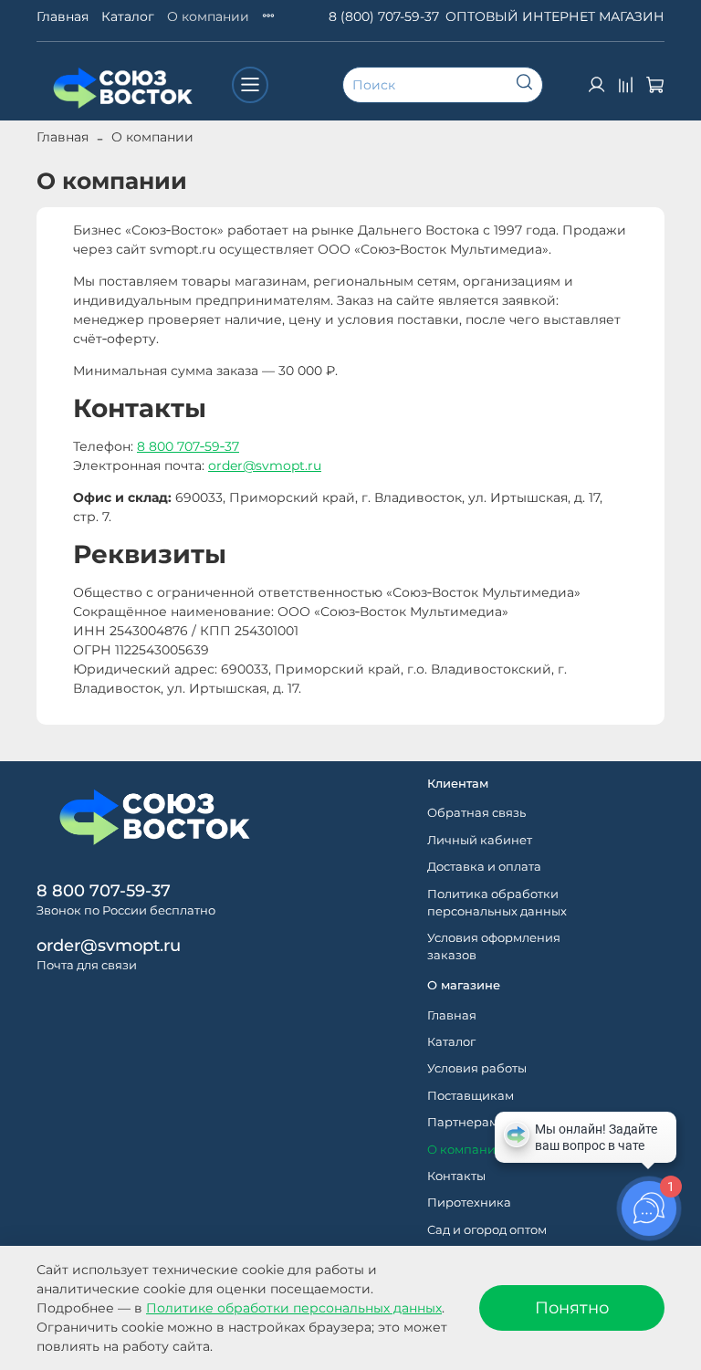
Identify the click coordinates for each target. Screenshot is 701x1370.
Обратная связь (476, 813)
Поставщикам (470, 1096)
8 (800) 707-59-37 (384, 16)
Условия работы (477, 1068)
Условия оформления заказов (493, 946)
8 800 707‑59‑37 (188, 446)
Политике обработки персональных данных (294, 1308)
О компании (208, 16)
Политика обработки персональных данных (497, 902)
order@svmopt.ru (264, 465)
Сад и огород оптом (487, 1230)
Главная (63, 16)
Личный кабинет (479, 840)
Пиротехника (469, 1202)
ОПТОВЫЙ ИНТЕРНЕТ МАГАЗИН (554, 16)
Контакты (456, 1176)
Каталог (127, 16)
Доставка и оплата (484, 866)
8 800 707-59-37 (104, 890)
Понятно (572, 1307)
